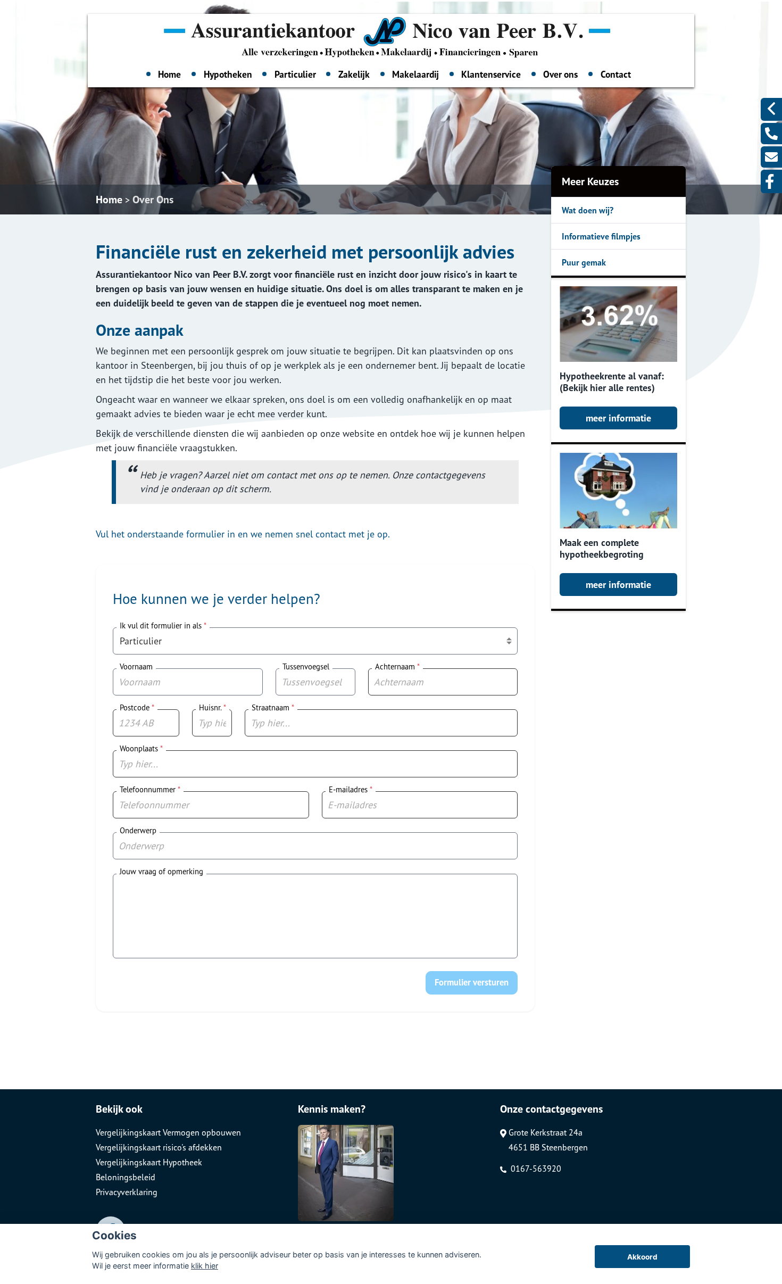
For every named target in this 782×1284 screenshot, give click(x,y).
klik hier (204, 1265)
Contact (616, 74)
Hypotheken (228, 74)
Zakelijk (354, 74)
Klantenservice (491, 74)
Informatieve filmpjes (601, 236)
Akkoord (642, 1257)
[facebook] (771, 181)
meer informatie (618, 418)
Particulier (295, 74)
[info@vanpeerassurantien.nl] (771, 157)
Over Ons (152, 199)
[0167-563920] (771, 133)
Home (169, 74)
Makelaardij (415, 74)
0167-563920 (535, 1168)
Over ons (560, 74)
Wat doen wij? (587, 210)
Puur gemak (584, 262)
